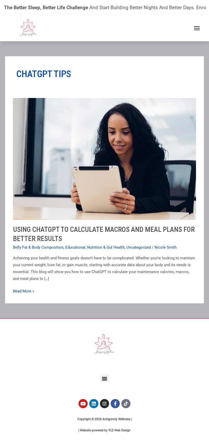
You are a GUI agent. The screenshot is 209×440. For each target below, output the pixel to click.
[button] (197, 28)
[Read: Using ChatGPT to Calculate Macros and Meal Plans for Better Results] (104, 158)
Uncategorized (138, 247)
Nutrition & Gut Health (106, 247)
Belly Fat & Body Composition (38, 247)
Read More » (23, 290)
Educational (75, 247)
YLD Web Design (119, 430)
